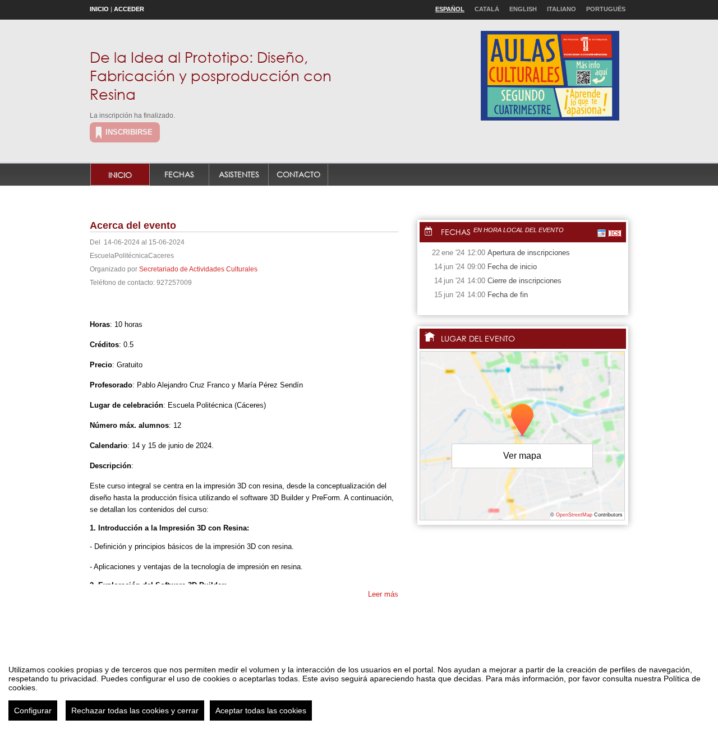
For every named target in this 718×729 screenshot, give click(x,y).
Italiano (561, 9)
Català (487, 9)
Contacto (298, 174)
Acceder (129, 9)
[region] (359, 688)
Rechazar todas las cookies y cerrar (135, 710)
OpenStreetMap (574, 515)
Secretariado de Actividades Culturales (198, 269)
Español (449, 9)
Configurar (33, 710)
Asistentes (239, 174)
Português (605, 9)
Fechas (179, 174)
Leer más (383, 594)
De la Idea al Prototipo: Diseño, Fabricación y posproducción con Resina (211, 75)
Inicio (99, 9)
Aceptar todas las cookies (260, 710)
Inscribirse (129, 132)
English (523, 9)
